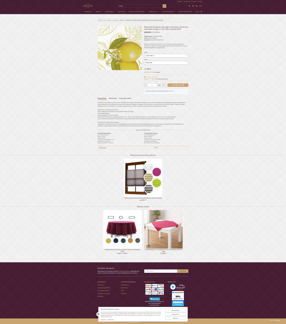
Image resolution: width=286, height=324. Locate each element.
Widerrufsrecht (125, 285)
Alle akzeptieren (175, 310)
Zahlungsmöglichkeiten (104, 287)
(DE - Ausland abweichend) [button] (161, 78)
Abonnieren (182, 271)
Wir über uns (101, 285)
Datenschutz (111, 319)
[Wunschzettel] (193, 6)
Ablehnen (175, 318)
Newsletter (100, 296)
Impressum (103, 319)
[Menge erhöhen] (163, 85)
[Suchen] (164, 6)
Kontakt (200, 1)
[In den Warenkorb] (99, 25)
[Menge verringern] (146, 85)
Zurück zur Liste (102, 20)
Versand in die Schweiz (104, 293)
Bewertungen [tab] (113, 98)
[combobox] (166, 55)
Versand (157, 72)
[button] (189, 6)
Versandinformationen (103, 290)
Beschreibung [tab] (102, 98)
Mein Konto (187, 1)
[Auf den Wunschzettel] (138, 28)
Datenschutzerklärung (124, 271)
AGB (122, 290)
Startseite (179, 1)
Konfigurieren (175, 314)
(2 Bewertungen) (155, 32)
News (194, 1)
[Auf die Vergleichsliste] (134, 28)
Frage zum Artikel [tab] (125, 98)
